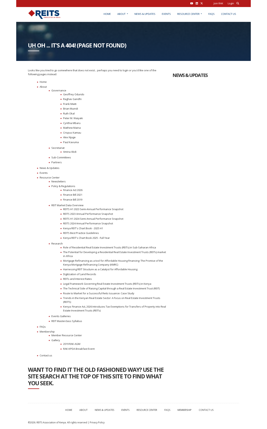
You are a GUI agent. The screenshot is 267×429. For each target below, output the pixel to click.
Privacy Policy (97, 422)
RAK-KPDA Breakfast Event (79, 349)
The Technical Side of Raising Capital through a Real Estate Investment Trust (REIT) (111, 288)
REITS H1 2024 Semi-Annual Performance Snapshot (93, 218)
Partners (56, 162)
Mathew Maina (72, 127)
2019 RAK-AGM (71, 344)
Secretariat (58, 148)
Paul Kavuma (71, 142)
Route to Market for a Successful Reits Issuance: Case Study (98, 293)
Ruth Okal (69, 113)
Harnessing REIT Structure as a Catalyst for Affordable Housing (100, 269)
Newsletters (58, 181)
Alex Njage (69, 137)
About (121, 14)
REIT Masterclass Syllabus (66, 321)
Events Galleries (61, 316)
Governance (58, 90)
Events (166, 14)
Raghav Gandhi (72, 99)
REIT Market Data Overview (67, 205)
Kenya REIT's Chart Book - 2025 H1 (83, 228)
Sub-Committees (61, 157)
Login (231, 3)
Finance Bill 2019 (72, 199)
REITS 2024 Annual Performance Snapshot (88, 223)
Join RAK (218, 3)
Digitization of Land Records (79, 274)
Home (107, 14)
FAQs (211, 14)
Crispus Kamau (72, 132)
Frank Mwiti (69, 104)
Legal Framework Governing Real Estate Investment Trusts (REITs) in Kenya (107, 283)
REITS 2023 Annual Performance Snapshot (88, 214)
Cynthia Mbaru (72, 123)
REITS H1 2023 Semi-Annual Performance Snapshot (93, 209)
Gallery (55, 340)
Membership (47, 331)
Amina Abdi (69, 151)
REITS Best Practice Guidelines (81, 233)
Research (57, 243)
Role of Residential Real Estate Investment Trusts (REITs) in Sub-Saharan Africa (109, 247)
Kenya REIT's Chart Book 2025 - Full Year (86, 238)
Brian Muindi (70, 108)
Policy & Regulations (63, 186)
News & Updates (144, 14)
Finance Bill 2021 (72, 194)
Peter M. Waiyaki (73, 118)
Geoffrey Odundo (73, 94)
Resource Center (188, 14)
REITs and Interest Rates (77, 279)
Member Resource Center (66, 335)
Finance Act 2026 (72, 190)
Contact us (228, 14)
